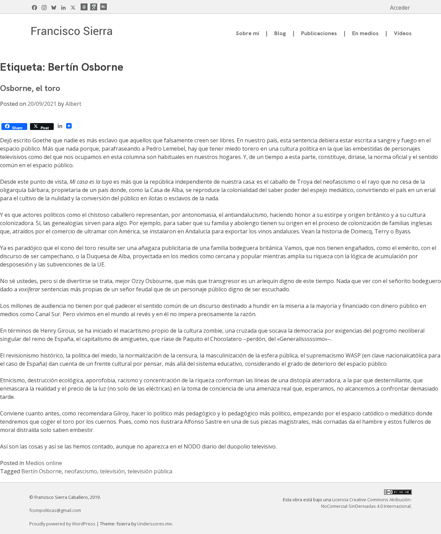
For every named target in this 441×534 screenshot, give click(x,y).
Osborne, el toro (30, 88)
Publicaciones (319, 33)
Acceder (400, 7)
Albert (73, 104)
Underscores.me (154, 524)
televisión (112, 471)
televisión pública (149, 471)
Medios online (43, 463)
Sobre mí (247, 33)
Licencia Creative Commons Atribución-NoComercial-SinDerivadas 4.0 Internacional (366, 502)
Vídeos (403, 33)
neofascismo (80, 471)
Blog (280, 33)
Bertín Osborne (41, 471)
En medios (365, 33)
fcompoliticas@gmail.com (55, 510)
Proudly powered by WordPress (62, 524)
